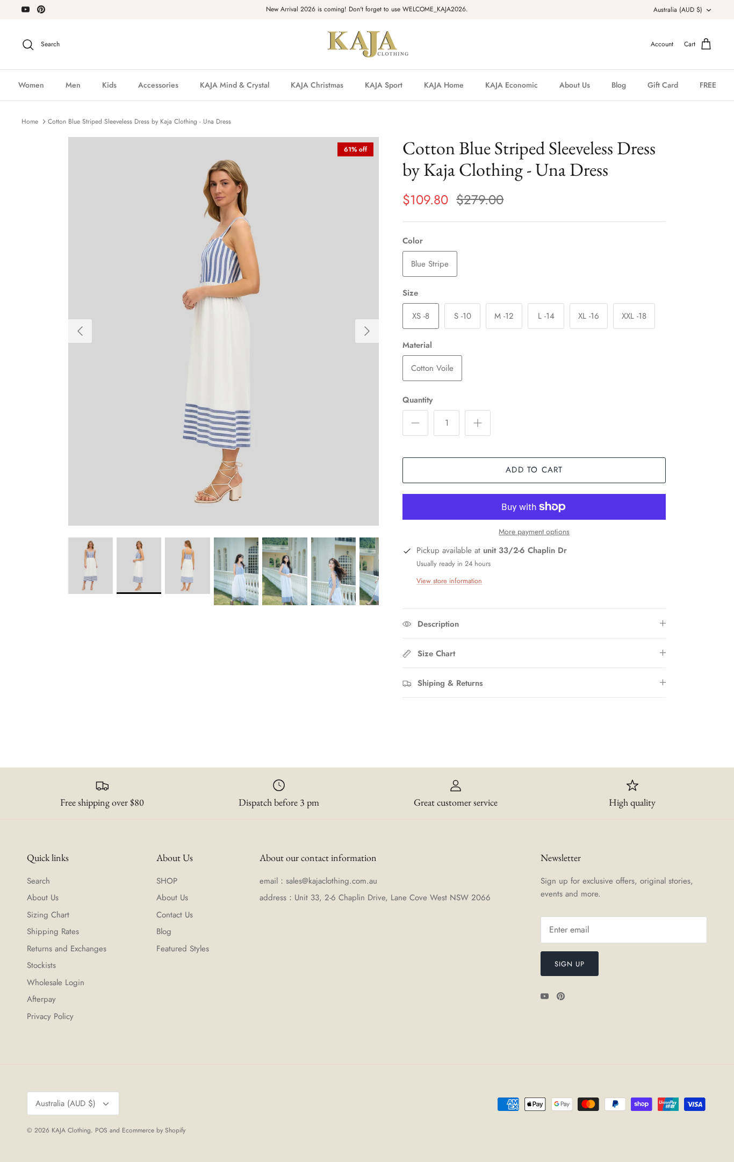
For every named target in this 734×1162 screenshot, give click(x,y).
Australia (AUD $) (677, 10)
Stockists (41, 965)
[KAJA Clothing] (367, 44)
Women (31, 85)
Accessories (158, 85)
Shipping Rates (53, 931)
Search (38, 881)
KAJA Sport (383, 85)
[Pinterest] (41, 9)
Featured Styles (182, 949)
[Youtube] (25, 9)
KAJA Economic (511, 85)
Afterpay (41, 999)
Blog (618, 85)
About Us (574, 85)
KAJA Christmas (317, 85)
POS (101, 1130)
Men (73, 85)
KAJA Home (444, 85)
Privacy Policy (50, 1016)
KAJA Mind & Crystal (234, 85)
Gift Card (662, 85)
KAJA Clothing (71, 1130)
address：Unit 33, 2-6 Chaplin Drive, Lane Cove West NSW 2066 (375, 897)
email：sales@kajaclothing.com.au (318, 881)
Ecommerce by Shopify (153, 1130)
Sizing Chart (48, 915)
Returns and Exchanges (66, 949)
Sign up (570, 964)
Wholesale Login (55, 982)
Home (29, 121)
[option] (223, 331)
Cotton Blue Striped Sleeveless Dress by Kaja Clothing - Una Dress (139, 121)
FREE (708, 85)
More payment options (534, 531)
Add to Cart (534, 470)
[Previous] (80, 331)
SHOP (166, 881)
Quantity (417, 400)
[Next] (367, 331)
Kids (109, 85)
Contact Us (174, 915)
